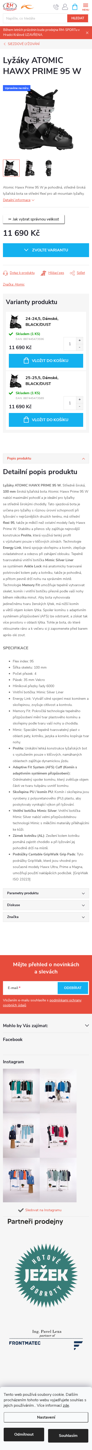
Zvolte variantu (50, 250)
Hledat (77, 18)
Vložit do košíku (50, 360)
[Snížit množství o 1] (79, 347)
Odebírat (73, 988)
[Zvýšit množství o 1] (79, 340)
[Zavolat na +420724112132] (56, 7)
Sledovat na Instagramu (43, 1210)
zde (66, 1405)
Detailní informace (16, 200)
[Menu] (85, 6)
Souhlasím (68, 1435)
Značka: (14, 284)
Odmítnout (24, 1434)
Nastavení (46, 1417)
